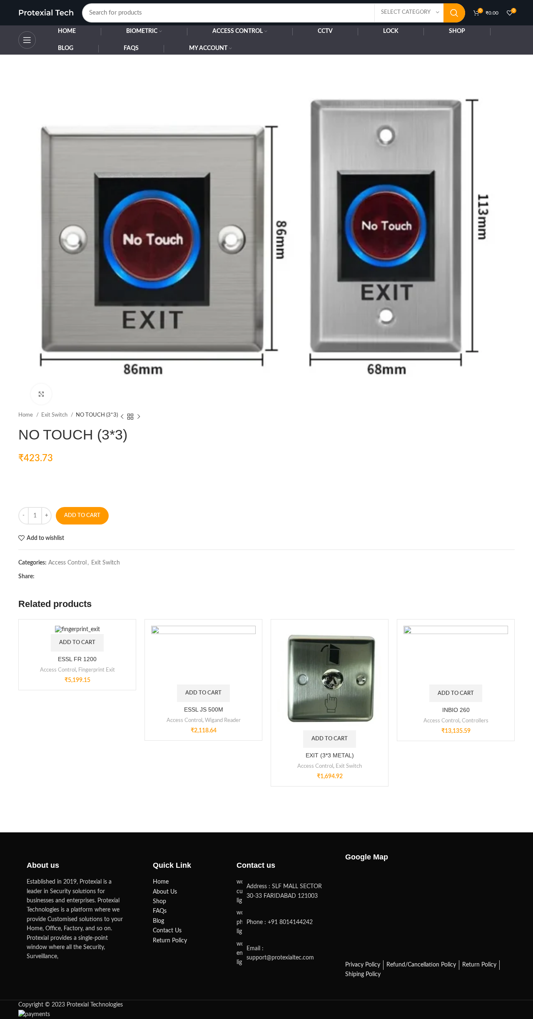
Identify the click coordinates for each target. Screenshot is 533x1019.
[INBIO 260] (455, 655)
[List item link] (283, 922)
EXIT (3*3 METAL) (330, 755)
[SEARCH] (454, 12)
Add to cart (82, 515)
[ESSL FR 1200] (77, 630)
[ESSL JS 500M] (203, 655)
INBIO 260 (456, 710)
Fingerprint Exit (96, 670)
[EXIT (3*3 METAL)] (329, 678)
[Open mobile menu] (27, 40)
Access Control (67, 563)
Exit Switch (105, 563)
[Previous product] (122, 416)
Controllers (475, 721)
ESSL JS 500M (203, 709)
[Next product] (138, 416)
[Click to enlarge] (41, 394)
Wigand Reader (223, 720)
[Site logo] (46, 12)
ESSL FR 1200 (77, 659)
